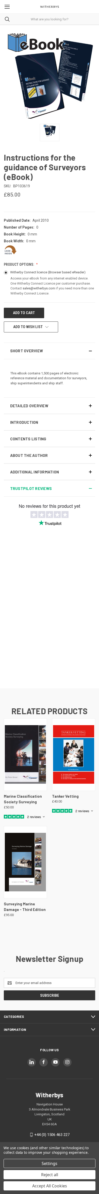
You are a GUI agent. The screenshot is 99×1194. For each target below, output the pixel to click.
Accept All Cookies (49, 1186)
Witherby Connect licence (48, 272)
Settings (49, 1163)
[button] (49, 351)
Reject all (49, 1174)
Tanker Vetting (65, 796)
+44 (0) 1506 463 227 (52, 1134)
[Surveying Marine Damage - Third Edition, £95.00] (25, 862)
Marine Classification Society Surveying (23, 799)
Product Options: (19, 264)
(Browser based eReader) (67, 272)
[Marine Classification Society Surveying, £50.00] (25, 754)
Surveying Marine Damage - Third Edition (25, 907)
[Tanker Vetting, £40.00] (73, 754)
